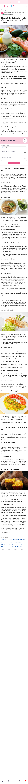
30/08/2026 (4, 153)
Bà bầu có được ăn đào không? (19, 515)
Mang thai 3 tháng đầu (6, 174)
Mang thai (5, 10)
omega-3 (14, 333)
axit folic (6, 461)
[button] (2, 6)
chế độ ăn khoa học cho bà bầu (11, 64)
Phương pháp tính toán (5, 145)
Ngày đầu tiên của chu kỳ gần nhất (8, 151)
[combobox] (14, 148)
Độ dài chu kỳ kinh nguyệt (7, 157)
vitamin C (3, 113)
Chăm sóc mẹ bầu (12, 10)
